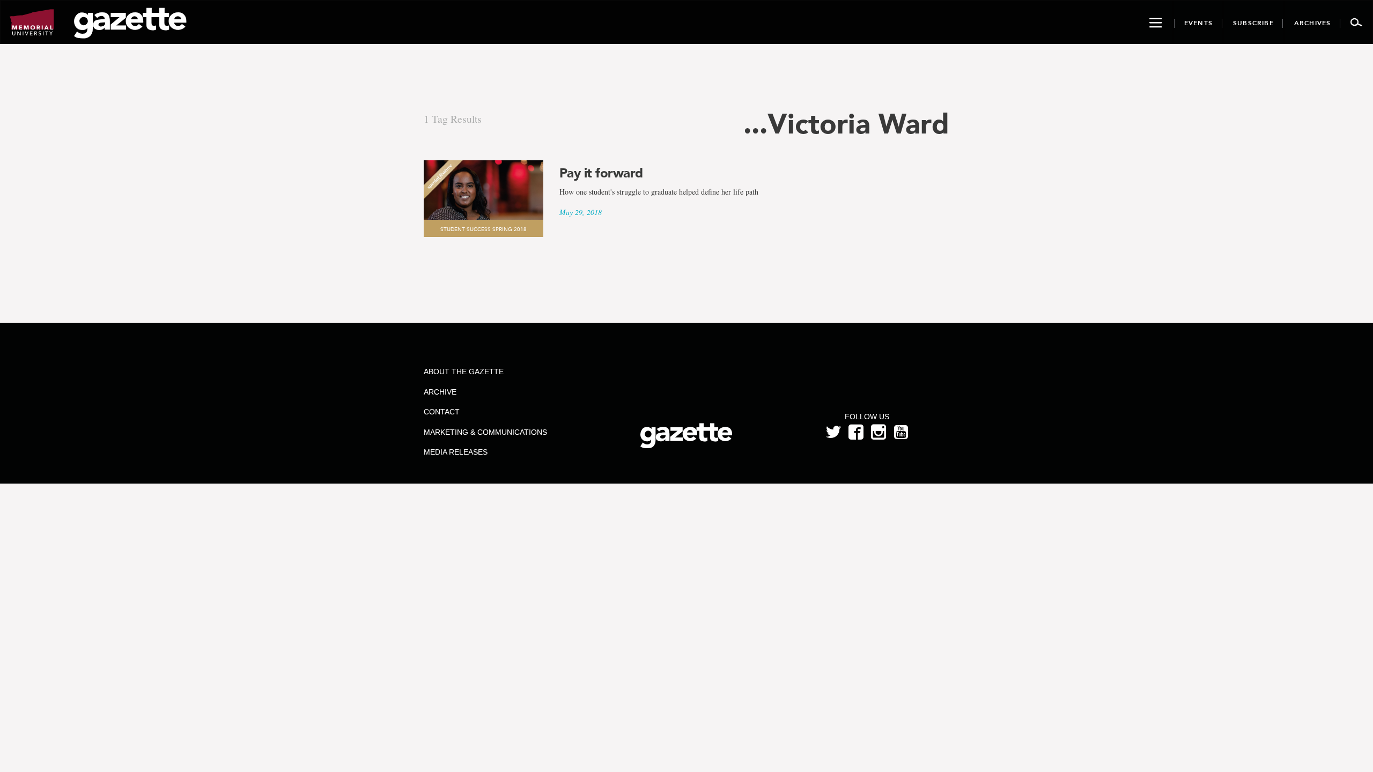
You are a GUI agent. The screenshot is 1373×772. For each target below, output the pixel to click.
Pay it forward (601, 173)
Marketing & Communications (485, 432)
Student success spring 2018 (483, 229)
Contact (442, 411)
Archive (440, 392)
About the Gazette (464, 371)
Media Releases (456, 452)
